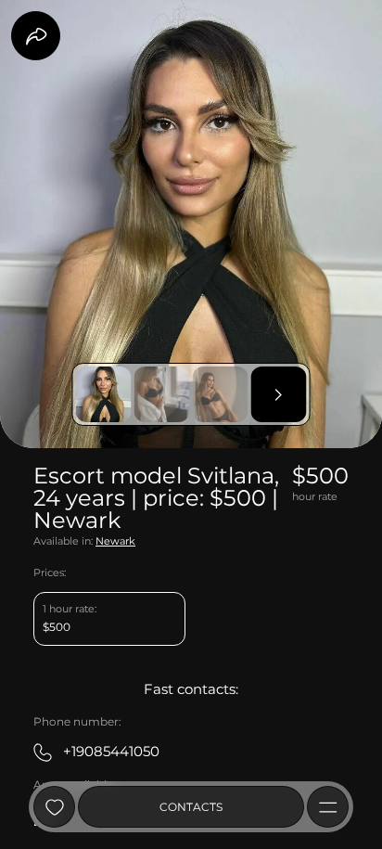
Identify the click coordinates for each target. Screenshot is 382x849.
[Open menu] (328, 807)
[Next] (279, 394)
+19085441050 (111, 751)
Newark (115, 541)
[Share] (35, 35)
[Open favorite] (54, 807)
